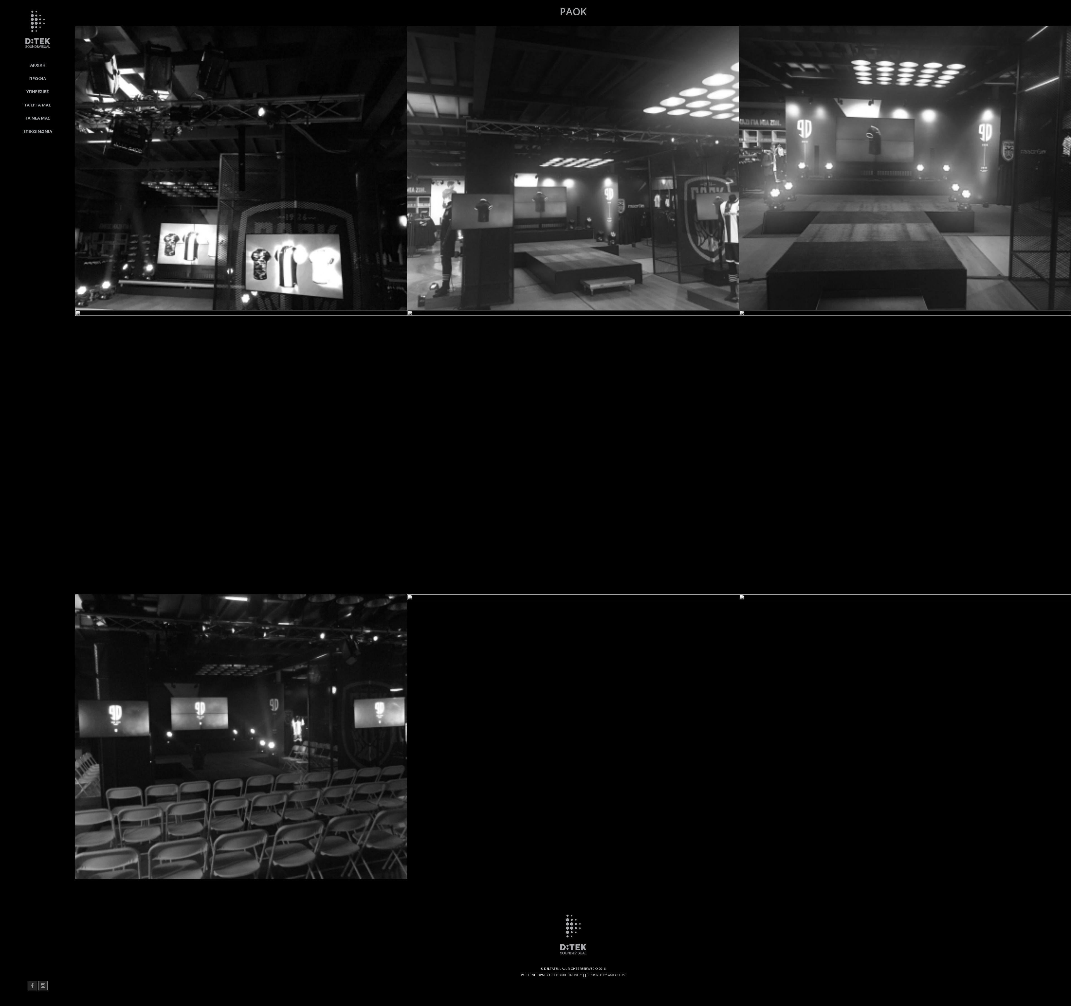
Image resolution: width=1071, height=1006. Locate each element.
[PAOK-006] (905, 452)
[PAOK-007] (241, 736)
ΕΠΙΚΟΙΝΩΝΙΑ (37, 131)
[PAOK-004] (241, 452)
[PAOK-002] (573, 168)
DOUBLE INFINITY (569, 975)
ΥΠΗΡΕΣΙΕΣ (37, 91)
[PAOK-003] (905, 168)
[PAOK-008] (573, 736)
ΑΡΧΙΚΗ (37, 65)
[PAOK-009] (905, 736)
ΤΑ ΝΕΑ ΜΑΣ (37, 118)
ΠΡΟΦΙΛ (37, 78)
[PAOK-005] (573, 452)
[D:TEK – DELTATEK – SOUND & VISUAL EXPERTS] (37, 29)
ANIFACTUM (617, 975)
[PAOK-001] (241, 168)
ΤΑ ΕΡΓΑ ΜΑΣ (37, 105)
